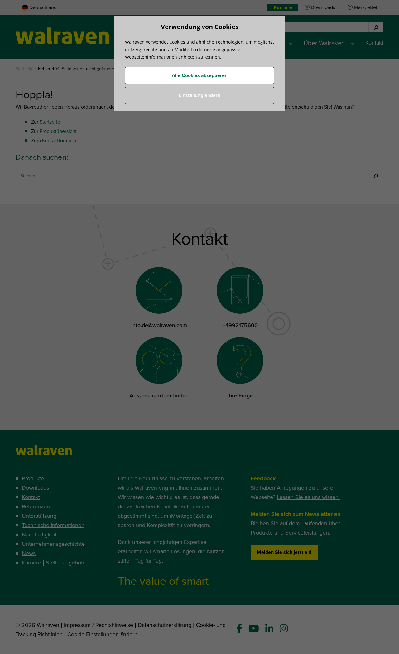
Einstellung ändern (199, 95)
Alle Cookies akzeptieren (200, 75)
